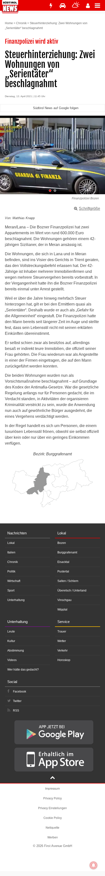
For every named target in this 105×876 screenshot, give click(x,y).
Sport (10, 590)
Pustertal (63, 571)
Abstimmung (15, 650)
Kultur (11, 641)
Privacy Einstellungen (52, 808)
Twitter (17, 701)
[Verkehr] (63, 6)
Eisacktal (63, 562)
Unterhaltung (16, 600)
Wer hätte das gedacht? (23, 669)
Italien (11, 552)
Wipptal (62, 609)
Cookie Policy (52, 817)
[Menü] (100, 5)
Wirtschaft (13, 581)
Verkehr (62, 650)
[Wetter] (76, 6)
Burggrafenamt (67, 552)
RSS (16, 710)
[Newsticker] (50, 6)
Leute (11, 631)
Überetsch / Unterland (71, 590)
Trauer (61, 631)
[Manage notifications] (93, 865)
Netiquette (52, 827)
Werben (52, 837)
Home (9, 23)
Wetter (61, 641)
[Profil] (88, 6)
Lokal (11, 543)
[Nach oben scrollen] (52, 778)
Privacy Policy (52, 798)
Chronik (21, 23)
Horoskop (63, 660)
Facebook (19, 691)
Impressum (52, 788)
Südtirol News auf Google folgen (55, 108)
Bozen (61, 543)
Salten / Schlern (67, 581)
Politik (11, 571)
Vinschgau (64, 600)
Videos (12, 660)
